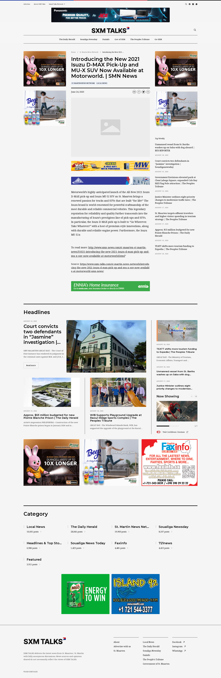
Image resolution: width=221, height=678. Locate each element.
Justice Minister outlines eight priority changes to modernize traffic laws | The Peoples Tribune (175, 199)
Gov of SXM (120, 39)
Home (73, 52)
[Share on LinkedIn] (148, 92)
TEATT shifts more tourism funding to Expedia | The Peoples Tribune (174, 248)
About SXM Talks (39, 4)
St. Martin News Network (89, 52)
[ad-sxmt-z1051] (45, 108)
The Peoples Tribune (140, 39)
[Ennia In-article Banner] (110, 286)
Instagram (177, 646)
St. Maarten (119, 650)
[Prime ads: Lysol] (45, 69)
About (116, 642)
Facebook (176, 642)
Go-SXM (158, 39)
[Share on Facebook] (139, 92)
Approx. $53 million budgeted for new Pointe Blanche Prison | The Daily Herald (175, 232)
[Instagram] (193, 4)
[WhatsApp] (196, 4)
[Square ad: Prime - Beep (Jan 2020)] (110, 462)
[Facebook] (190, 4)
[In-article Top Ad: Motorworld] (110, 166)
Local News (102, 83)
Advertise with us (122, 646)
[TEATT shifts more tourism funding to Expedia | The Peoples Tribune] (177, 330)
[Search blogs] (186, 4)
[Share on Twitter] (143, 92)
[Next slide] (195, 396)
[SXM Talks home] (110, 30)
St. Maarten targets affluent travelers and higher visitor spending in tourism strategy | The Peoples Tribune (175, 216)
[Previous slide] (191, 396)
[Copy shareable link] (134, 92)
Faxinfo (105, 39)
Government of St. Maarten (156, 663)
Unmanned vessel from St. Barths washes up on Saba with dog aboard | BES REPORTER (175, 147)
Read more (32, 365)
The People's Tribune (153, 659)
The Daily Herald (67, 39)
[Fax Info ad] (169, 462)
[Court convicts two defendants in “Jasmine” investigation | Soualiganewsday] (106, 346)
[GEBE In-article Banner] (110, 181)
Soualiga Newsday (88, 39)
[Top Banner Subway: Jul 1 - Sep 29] (110, 15)
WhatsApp (177, 650)
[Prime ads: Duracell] (51, 462)
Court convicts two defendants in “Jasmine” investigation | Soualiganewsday (172, 163)
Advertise (27, 4)
